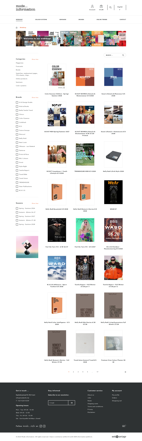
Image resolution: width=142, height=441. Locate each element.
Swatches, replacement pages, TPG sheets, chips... (27, 74)
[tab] (27, 58)
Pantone (22, 150)
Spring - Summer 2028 (27, 224)
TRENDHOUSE (24, 182)
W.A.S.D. (22, 190)
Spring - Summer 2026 (27, 208)
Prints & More (24, 154)
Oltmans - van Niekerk (27, 146)
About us (91, 395)
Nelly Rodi (22, 138)
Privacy (90, 409)
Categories (27, 59)
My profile (115, 395)
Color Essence (24, 118)
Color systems (21, 86)
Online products (21, 79)
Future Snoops (24, 130)
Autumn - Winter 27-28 (27, 220)
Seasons (27, 203)
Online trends (102, 19)
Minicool (22, 134)
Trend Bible (23, 174)
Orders (114, 398)
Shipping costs (93, 403)
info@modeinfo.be (22, 398)
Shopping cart (117, 401)
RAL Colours (23, 158)
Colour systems (41, 19)
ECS (20, 126)
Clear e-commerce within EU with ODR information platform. (71, 437)
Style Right (23, 166)
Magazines (19, 63)
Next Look (23, 142)
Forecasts (19, 66)
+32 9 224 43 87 (22, 401)
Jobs (89, 398)
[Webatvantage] (119, 436)
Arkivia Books (24, 106)
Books (18, 70)
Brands (81, 19)
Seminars (63, 19)
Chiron (21, 114)
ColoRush (22, 122)
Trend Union (23, 178)
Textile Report (24, 170)
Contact (123, 19)
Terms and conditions (95, 406)
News (90, 401)
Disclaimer (91, 412)
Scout (21, 162)
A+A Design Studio (25, 102)
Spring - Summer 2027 (27, 216)
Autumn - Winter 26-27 (27, 212)
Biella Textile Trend (26, 110)
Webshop (19, 19)
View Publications (25, 186)
